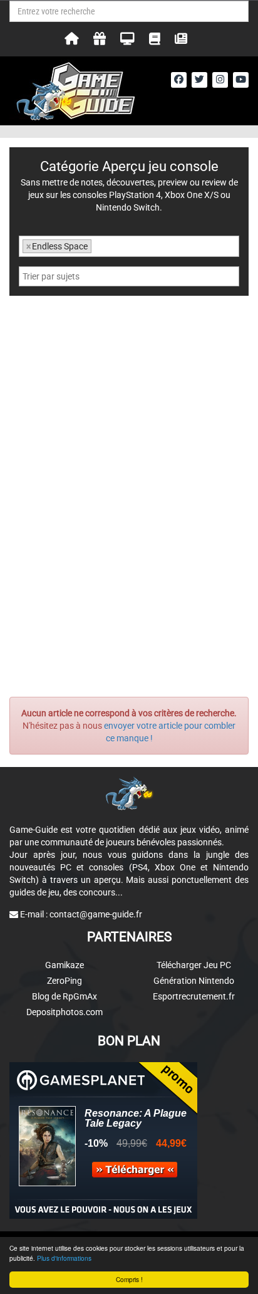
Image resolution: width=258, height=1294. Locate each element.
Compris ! (129, 1279)
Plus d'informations (64, 1258)
